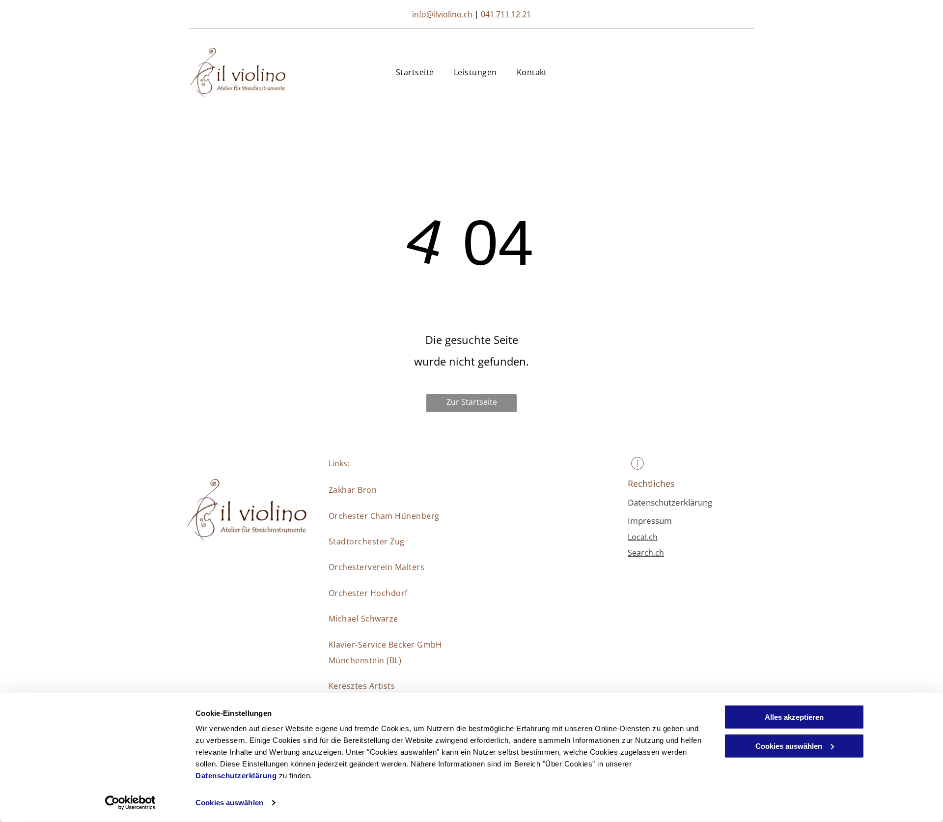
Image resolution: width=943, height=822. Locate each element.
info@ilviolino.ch (442, 14)
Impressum (650, 520)
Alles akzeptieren (794, 717)
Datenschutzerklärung (236, 775)
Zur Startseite (471, 402)
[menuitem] (415, 72)
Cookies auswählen (229, 802)
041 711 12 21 (506, 14)
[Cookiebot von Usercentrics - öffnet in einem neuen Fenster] (130, 802)
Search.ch (646, 552)
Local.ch (643, 537)
